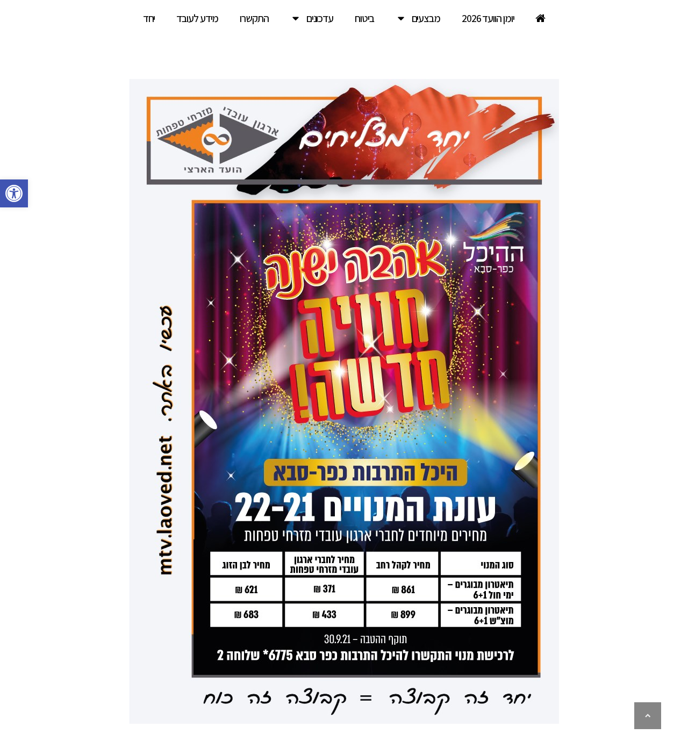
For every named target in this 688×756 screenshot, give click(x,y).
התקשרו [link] (254, 18)
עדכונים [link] (319, 18)
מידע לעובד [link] (197, 18)
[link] (14, 193)
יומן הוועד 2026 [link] (488, 18)
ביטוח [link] (364, 18)
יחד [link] (149, 18)
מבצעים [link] (426, 18)
